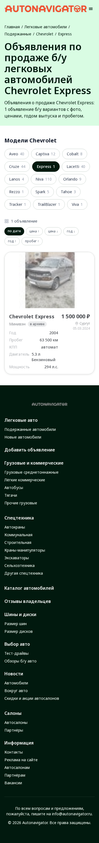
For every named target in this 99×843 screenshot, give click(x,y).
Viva (77, 204)
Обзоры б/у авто (20, 661)
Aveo (16, 153)
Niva (43, 179)
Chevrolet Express (31, 316)
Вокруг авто (16, 690)
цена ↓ (53, 231)
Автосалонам (17, 767)
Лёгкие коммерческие (24, 479)
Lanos (16, 179)
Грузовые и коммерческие (34, 463)
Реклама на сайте (21, 759)
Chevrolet (44, 33)
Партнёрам (14, 775)
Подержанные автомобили (30, 429)
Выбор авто (17, 644)
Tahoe (68, 191)
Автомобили (16, 682)
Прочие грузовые (20, 502)
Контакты (13, 752)
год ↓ (71, 231)
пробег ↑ (32, 241)
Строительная (17, 542)
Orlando (72, 179)
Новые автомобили (22, 437)
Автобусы (13, 487)
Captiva (45, 153)
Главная (12, 26)
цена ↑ (34, 231)
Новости (13, 674)
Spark (42, 191)
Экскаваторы (16, 557)
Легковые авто (21, 420)
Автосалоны (16, 722)
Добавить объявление (29, 450)
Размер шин (15, 623)
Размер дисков (18, 631)
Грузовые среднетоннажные (31, 472)
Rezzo (16, 191)
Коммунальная (18, 534)
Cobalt (74, 153)
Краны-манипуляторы (24, 550)
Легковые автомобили (45, 26)
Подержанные (17, 33)
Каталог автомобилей (29, 588)
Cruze (17, 166)
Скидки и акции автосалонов (31, 698)
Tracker (17, 204)
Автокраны (14, 527)
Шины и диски (20, 614)
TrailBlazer (49, 204)
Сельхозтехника (19, 565)
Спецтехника (19, 518)
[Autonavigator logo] (45, 8)
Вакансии (13, 782)
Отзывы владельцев (27, 601)
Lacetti (76, 166)
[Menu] (91, 9)
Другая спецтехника (23, 573)
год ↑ (12, 241)
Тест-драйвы (16, 653)
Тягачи (10, 495)
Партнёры (13, 730)
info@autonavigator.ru (72, 813)
